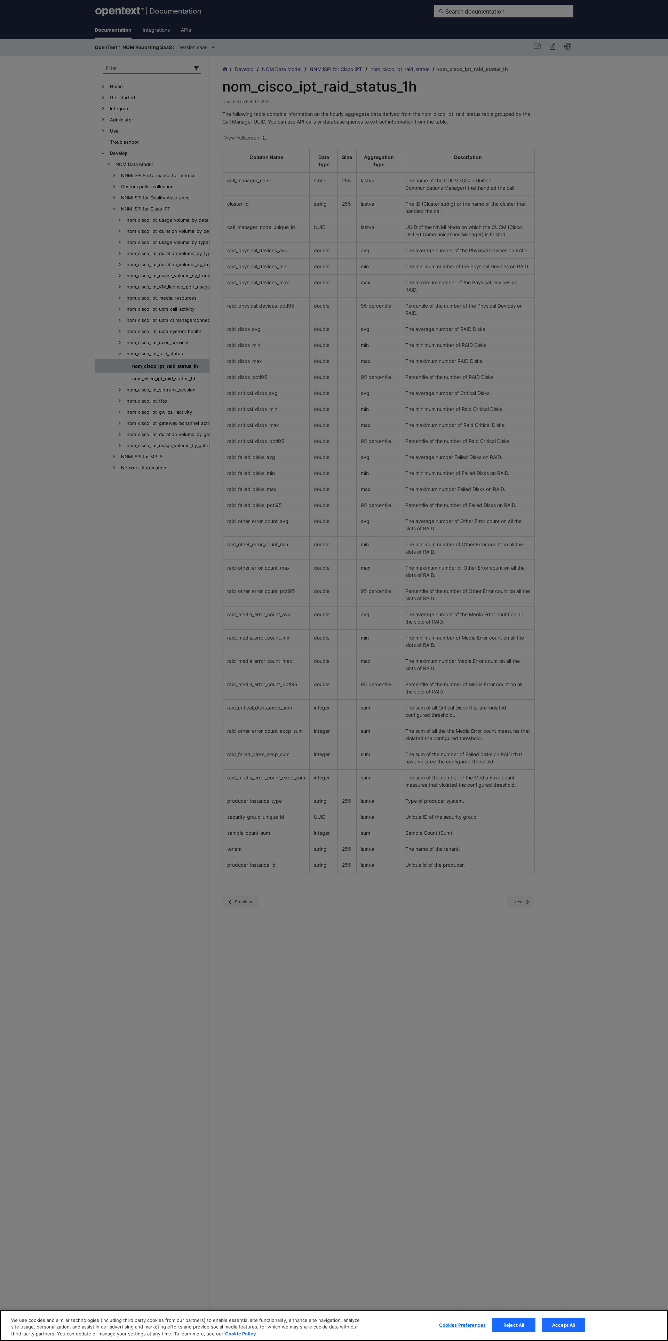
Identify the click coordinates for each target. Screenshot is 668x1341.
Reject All (513, 1324)
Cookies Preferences (462, 1324)
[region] (334, 1325)
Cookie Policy (240, 1333)
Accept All (563, 1324)
